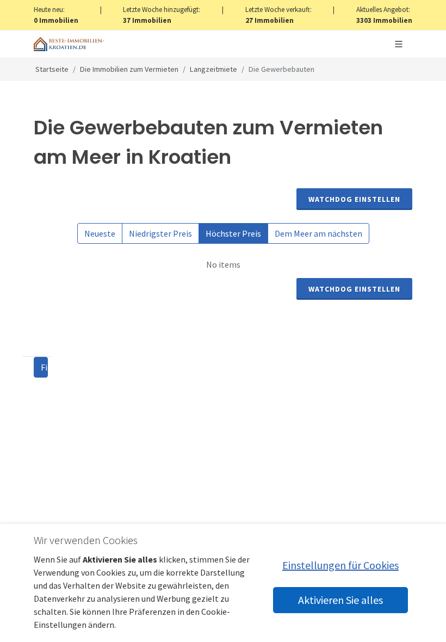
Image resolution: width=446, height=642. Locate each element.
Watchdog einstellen (354, 199)
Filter (44, 367)
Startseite (52, 69)
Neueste (99, 233)
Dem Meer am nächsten (318, 233)
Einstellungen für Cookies (340, 565)
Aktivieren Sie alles (340, 600)
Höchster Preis (233, 233)
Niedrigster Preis (160, 233)
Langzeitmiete (213, 69)
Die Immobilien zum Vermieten (129, 69)
